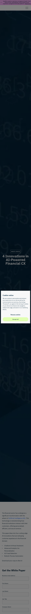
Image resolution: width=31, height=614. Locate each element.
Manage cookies (15, 314)
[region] (15, 307)
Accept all (15, 319)
